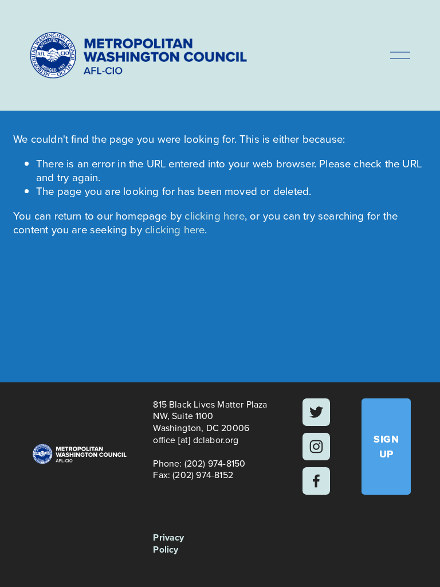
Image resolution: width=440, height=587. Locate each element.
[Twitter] (316, 412)
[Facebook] (316, 481)
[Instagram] (316, 446)
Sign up (386, 446)
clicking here (214, 215)
